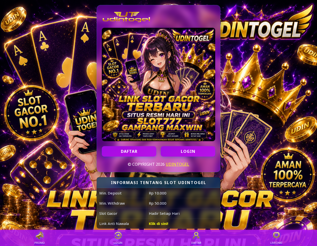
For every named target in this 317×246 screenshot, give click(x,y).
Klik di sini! (158, 223)
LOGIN (188, 151)
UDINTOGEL (177, 164)
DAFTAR (129, 151)
